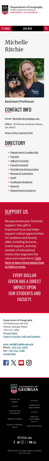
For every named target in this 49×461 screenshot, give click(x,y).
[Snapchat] (26, 442)
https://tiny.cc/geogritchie (19, 133)
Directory (34, 401)
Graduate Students (21, 182)
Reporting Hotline (34, 426)
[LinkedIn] (34, 442)
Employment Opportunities (34, 406)
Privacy (34, 412)
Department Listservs (23, 190)
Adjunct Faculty (19, 160)
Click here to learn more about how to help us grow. (24, 263)
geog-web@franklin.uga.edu (18, 344)
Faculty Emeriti (19, 165)
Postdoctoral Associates (24, 169)
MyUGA (15, 406)
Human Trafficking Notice (15, 426)
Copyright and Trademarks (15, 412)
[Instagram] (22, 442)
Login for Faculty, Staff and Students (21, 336)
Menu (7, 28)
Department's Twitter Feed (13, 362)
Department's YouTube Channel (21, 362)
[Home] (24, 12)
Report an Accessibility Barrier (34, 418)
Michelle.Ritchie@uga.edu (26, 118)
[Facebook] (14, 442)
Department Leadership (24, 152)
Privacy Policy (10, 333)
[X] (18, 442)
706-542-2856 (20, 347)
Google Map (9, 354)
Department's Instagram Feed (29, 362)
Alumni (14, 186)
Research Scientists (21, 173)
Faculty (14, 156)
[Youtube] (30, 442)
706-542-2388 (16, 350)
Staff (13, 177)
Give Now (27, 28)
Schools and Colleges (15, 400)
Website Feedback (14, 419)
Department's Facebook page (6, 362)
